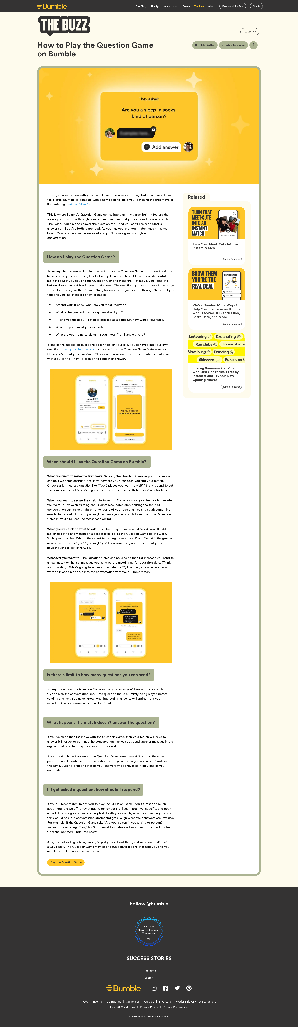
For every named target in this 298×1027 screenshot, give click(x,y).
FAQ (85, 1001)
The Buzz (199, 6)
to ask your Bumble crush (78, 349)
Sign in (256, 6)
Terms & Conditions (122, 1007)
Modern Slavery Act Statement (196, 1001)
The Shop (141, 6)
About (211, 6)
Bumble (142, 1016)
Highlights (149, 971)
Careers (149, 1001)
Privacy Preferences (175, 1007)
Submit (149, 978)
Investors (165, 1001)
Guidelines (132, 1001)
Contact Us (114, 1001)
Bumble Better (206, 45)
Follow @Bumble (149, 903)
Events (186, 6)
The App (155, 6)
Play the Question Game (66, 862)
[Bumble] (51, 6)
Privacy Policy (149, 1007)
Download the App (232, 6)
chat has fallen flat (78, 204)
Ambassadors (171, 6)
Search (251, 31)
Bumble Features (235, 45)
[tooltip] (253, 45)
